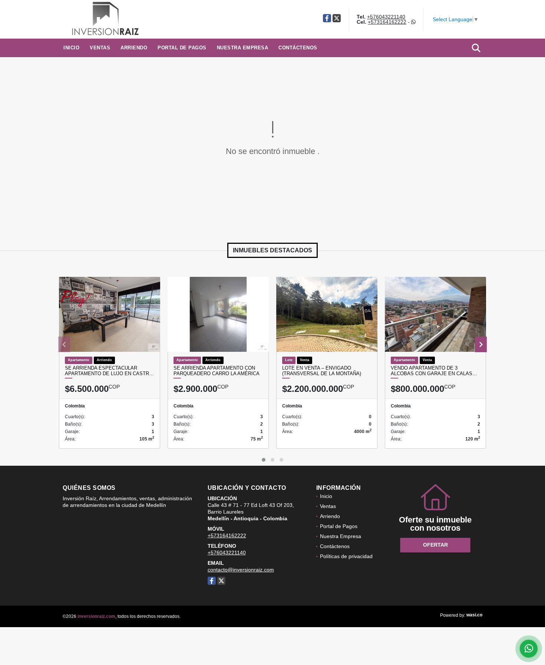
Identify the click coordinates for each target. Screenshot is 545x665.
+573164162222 (387, 22)
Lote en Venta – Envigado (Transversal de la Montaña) (321, 371)
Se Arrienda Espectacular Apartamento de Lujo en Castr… (109, 371)
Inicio (71, 47)
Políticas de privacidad (346, 556)
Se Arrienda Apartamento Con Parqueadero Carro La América (217, 371)
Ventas (100, 47)
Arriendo (133, 47)
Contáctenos (297, 47)
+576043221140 (386, 17)
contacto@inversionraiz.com (241, 570)
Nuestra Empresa (242, 47)
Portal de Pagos (182, 47)
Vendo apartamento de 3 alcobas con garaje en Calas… (434, 371)
